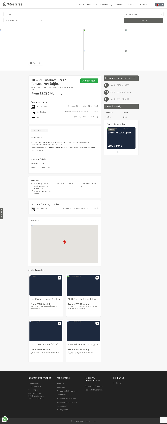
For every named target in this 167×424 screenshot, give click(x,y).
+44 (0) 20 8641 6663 (36, 399)
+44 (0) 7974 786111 (119, 99)
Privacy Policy (62, 410)
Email (124, 117)
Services (118, 5)
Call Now (1, 213)
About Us (60, 383)
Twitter (108, 117)
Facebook (109, 112)
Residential (91, 5)
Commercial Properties (94, 386)
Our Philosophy (106, 5)
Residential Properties (94, 390)
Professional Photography (67, 391)
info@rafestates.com (120, 92)
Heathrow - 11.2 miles (65, 184)
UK (160, 5)
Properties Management (66, 398)
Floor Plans (61, 395)
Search (144, 20)
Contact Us (130, 5)
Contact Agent (89, 81)
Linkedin (125, 112)
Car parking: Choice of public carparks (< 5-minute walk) (41, 186)
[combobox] (23, 14)
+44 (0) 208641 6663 (119, 85)
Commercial (78, 5)
